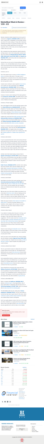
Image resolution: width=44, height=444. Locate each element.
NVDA (2, 381)
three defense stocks (8, 263)
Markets (9, 12)
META (2, 378)
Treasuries (29, 18)
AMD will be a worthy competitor (16, 123)
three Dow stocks (11, 193)
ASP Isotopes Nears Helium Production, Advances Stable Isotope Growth (22, 342)
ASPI (27, 346)
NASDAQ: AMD (18, 118)
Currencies (18, 18)
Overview (9, 18)
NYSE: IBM (19, 182)
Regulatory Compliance (24, 335)
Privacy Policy (21, 397)
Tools (25, 12)
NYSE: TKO (15, 286)
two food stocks (20, 303)
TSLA (2, 384)
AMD (2, 373)
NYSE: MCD (15, 56)
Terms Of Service (21, 398)
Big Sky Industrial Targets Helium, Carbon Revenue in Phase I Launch (22, 322)
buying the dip (21, 275)
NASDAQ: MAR (12, 87)
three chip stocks (16, 252)
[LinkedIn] (7, 402)
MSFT (2, 380)
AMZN (2, 370)
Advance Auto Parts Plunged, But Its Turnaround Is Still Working (21, 359)
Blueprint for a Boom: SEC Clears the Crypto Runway (23, 331)
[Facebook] (5, 402)
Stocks (15, 12)
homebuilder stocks (16, 228)
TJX (25, 363)
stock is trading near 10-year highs (16, 183)
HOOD (21, 337)
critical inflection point (16, 112)
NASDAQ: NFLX (19, 281)
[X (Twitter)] (2, 402)
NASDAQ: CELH (10, 292)
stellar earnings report (19, 116)
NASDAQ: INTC (4, 129)
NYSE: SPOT (15, 155)
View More (32, 319)
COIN (16, 337)
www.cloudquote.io (22, 391)
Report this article (6, 315)
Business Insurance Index (3, 14)
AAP (22, 363)
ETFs (20, 12)
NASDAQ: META (16, 107)
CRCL (19, 337)
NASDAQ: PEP (4, 57)
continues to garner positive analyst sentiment (11, 295)
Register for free (5, 2)
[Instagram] (10, 402)
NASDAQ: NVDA (15, 121)
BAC (1, 375)
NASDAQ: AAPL (16, 38)
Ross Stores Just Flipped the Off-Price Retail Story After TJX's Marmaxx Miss (23, 350)
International (23, 18)
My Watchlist (13, 10)
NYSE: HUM (12, 96)
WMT (27, 363)
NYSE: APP (23, 238)
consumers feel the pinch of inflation (14, 168)
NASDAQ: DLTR (11, 165)
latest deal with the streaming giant (12, 288)
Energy (22, 346)
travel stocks (23, 84)
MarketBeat (16, 335)
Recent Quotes (4, 10)
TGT (23, 363)
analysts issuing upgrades (6, 173)
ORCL (2, 383)
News (13, 18)
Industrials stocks (22, 217)
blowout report (8, 283)
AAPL (2, 372)
